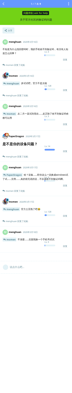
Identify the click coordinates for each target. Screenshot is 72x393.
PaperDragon (14, 174)
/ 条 (35, 3)
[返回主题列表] (3, 4)
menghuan (13, 83)
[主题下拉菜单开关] (68, 4)
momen (11, 113)
